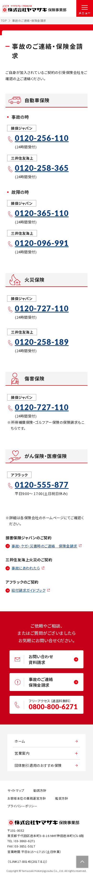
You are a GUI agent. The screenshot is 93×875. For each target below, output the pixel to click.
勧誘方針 (39, 790)
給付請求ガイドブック (28, 590)
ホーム (20, 741)
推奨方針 (61, 798)
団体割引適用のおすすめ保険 (38, 765)
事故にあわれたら (25, 567)
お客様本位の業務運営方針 (26, 798)
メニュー (85, 13)
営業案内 (22, 753)
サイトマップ (15, 790)
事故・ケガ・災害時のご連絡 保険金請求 (44, 545)
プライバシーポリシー (22, 806)
